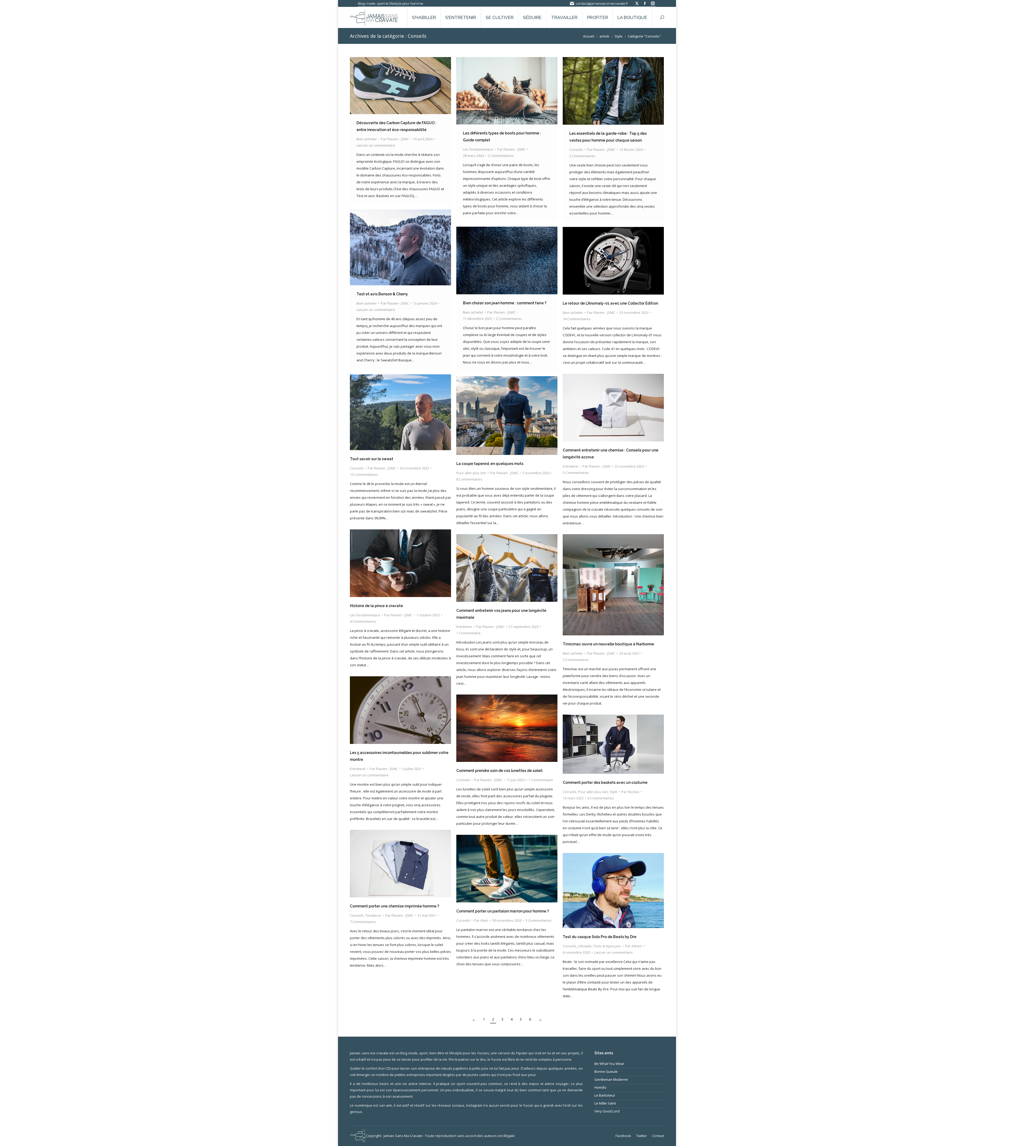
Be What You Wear (609, 1063)
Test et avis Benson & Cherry (382, 294)
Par (395, 139)
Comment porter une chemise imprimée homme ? (394, 906)
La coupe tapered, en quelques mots (489, 464)
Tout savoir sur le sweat (371, 459)
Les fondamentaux (478, 149)
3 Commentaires (576, 659)
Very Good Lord (606, 1111)
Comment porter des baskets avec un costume (605, 782)
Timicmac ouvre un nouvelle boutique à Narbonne (608, 644)
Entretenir (571, 466)
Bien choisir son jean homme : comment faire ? (504, 303)
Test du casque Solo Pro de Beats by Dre (599, 937)
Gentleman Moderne (611, 1079)
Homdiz (600, 1087)
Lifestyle (585, 946)
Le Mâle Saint (605, 1103)
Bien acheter (366, 139)
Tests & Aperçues (607, 946)
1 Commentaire (468, 633)
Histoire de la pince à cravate (376, 606)
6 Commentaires (601, 798)
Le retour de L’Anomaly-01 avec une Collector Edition (610, 303)
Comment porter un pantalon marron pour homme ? (502, 911)
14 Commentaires (577, 318)
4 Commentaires (363, 621)
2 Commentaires (501, 155)
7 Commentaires (363, 921)
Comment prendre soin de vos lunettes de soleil (499, 770)
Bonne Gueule (606, 1071)
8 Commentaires (469, 479)
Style (613, 791)
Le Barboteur (604, 1095)
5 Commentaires (576, 472)
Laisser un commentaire (375, 145)
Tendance (373, 915)
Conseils (576, 149)
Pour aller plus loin (471, 472)
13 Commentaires (364, 474)
